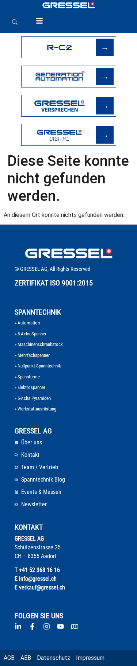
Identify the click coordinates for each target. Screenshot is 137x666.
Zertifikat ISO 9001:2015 (54, 283)
